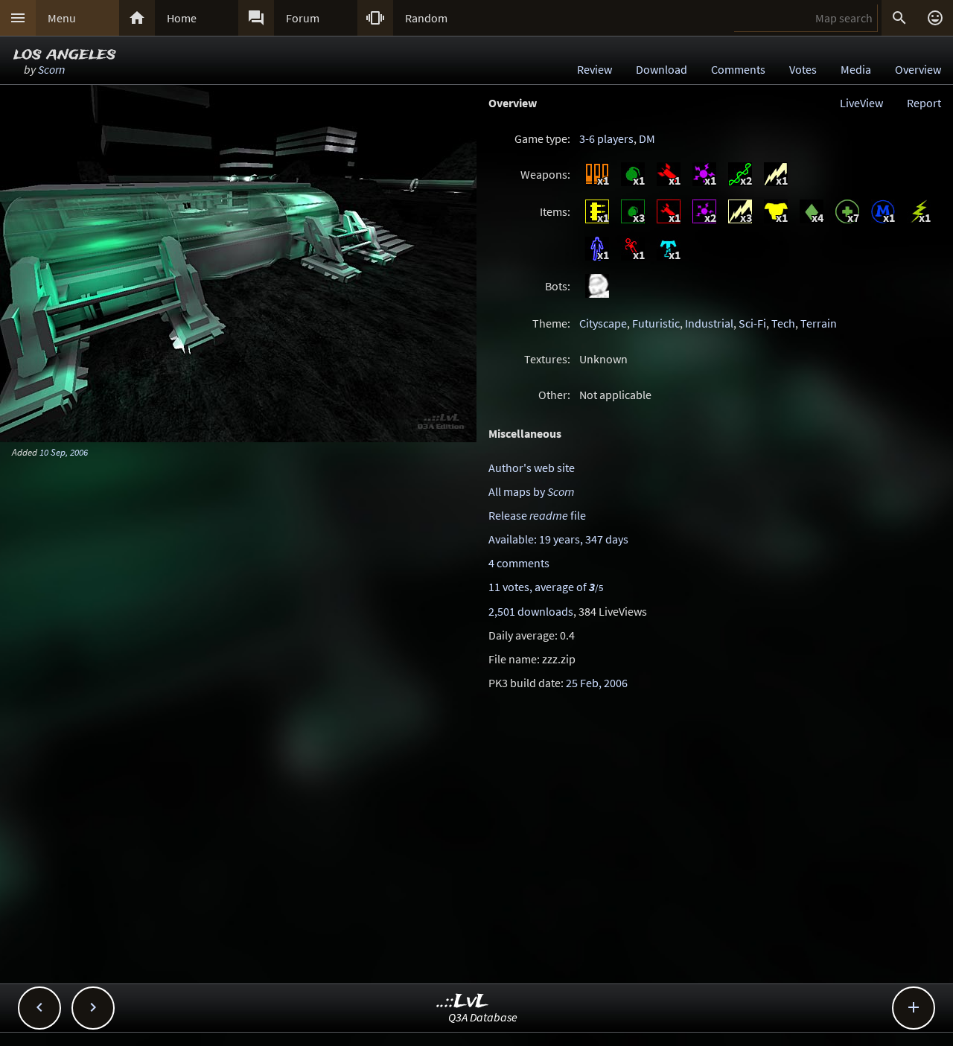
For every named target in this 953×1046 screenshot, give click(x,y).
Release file (537, 515)
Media (856, 69)
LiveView (861, 102)
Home (182, 17)
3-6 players (606, 138)
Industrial (709, 323)
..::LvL (463, 1002)
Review (594, 69)
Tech (783, 323)
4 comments (518, 562)
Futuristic (656, 323)
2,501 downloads (530, 611)
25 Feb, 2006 (597, 682)
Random (426, 17)
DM (647, 138)
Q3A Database (482, 1017)
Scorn (51, 69)
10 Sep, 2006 (63, 452)
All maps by (531, 491)
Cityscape (603, 323)
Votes (803, 69)
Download (661, 69)
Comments (738, 69)
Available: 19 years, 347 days (558, 539)
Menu (62, 17)
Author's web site (531, 467)
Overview (918, 69)
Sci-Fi (752, 323)
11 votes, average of (545, 586)
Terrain (818, 323)
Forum (302, 17)
